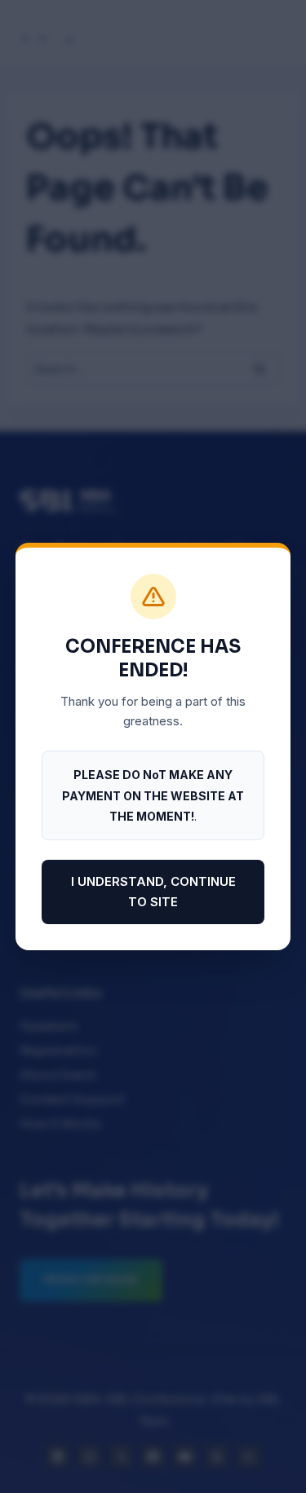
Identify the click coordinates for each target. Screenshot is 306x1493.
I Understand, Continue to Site (153, 892)
